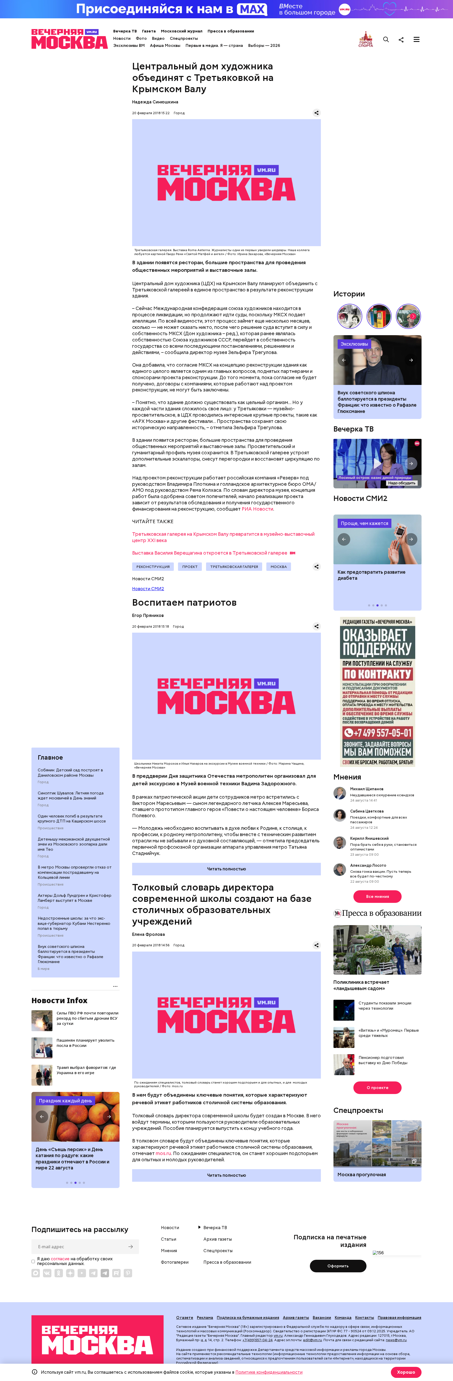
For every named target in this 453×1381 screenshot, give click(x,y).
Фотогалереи (174, 1262)
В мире (44, 969)
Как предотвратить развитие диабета (377, 539)
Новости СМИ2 (148, 589)
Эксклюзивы (354, 344)
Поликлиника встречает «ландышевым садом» (361, 985)
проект (190, 566)
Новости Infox (59, 1000)
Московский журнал (181, 31)
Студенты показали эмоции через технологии (385, 1006)
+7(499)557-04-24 (257, 1340)
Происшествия (50, 828)
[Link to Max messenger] (35, 1273)
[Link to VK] (47, 1273)
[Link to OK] (59, 1273)
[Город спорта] (366, 39)
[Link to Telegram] (93, 1273)
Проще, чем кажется (364, 523)
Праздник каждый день (65, 1101)
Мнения (347, 777)
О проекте (378, 1087)
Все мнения (377, 896)
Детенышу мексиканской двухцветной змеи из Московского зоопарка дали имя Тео (74, 844)
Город (43, 782)
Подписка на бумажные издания (248, 1317)
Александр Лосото (368, 865)
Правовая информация (399, 1317)
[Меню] (417, 40)
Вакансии (322, 1317)
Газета (149, 31)
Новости (122, 38)
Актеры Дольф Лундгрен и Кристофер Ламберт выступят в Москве (74, 898)
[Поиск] (386, 40)
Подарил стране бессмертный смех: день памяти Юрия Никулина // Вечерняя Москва (408, 316)
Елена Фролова (148, 934)
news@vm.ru (396, 1340)
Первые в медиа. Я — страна (214, 45)
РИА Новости (257, 509)
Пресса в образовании (231, 31)
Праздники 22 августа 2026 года (75, 1117)
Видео (158, 38)
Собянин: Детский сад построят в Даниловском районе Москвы (70, 772)
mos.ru (163, 1153)
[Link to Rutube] (116, 1273)
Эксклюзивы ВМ (129, 45)
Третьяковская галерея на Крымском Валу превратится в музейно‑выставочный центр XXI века (223, 537)
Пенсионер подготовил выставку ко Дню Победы (383, 1060)
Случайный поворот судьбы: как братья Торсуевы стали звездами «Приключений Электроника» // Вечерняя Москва (349, 316)
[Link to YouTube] (82, 1273)
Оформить (338, 1266)
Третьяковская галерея (234, 566)
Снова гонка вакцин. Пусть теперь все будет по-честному (380, 874)
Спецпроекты (184, 38)
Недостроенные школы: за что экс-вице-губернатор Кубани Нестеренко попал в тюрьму (74, 923)
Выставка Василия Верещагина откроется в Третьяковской (209, 553)
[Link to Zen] (70, 1273)
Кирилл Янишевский (369, 838)
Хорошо (406, 1372)
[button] (42, 1117)
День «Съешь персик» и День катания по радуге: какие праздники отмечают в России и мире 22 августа (72, 1158)
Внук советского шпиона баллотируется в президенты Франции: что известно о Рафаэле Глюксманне (70, 954)
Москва (279, 566)
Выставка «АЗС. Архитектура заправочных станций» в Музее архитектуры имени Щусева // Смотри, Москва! (379, 316)
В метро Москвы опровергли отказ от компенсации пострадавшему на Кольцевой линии (75, 872)
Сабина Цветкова (367, 811)
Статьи (168, 1239)
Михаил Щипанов (367, 789)
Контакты (364, 1317)
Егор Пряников (148, 615)
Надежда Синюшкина (155, 102)
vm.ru (278, 1335)
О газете (184, 1317)
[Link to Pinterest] (128, 1273)
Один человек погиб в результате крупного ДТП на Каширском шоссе (72, 819)
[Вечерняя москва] (97, 1340)
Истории (349, 293)
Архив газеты (217, 1239)
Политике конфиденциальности (269, 1372)
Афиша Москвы (165, 45)
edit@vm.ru (312, 1340)
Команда (343, 1317)
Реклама (205, 1317)
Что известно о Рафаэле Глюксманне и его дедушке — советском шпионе (377, 360)
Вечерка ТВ (125, 31)
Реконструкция (153, 566)
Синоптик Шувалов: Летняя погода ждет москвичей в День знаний (71, 796)
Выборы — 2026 (264, 45)
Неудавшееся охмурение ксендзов (382, 795)
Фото (141, 38)
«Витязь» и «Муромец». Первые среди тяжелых (389, 1033)
